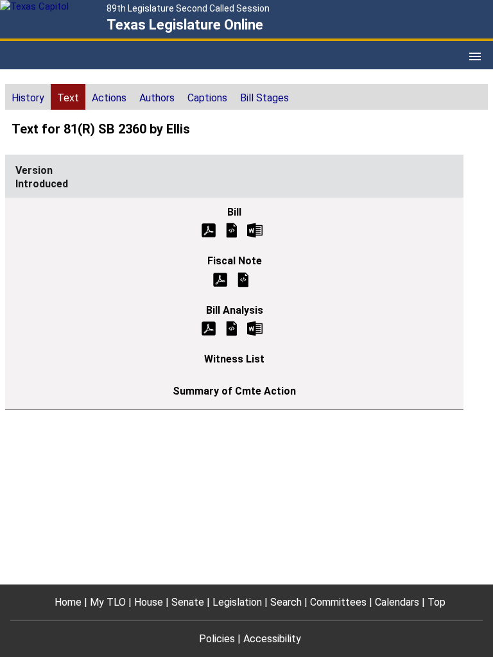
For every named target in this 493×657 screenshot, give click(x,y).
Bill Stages (264, 98)
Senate (187, 602)
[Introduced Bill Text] (231, 229)
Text (68, 98)
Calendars (397, 602)
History (28, 98)
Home (68, 602)
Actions (109, 98)
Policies (217, 639)
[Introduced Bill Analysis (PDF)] (208, 327)
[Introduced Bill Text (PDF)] (208, 229)
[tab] (28, 97)
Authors (157, 98)
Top (436, 602)
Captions (207, 98)
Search (286, 602)
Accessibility (272, 639)
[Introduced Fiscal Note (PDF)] (220, 279)
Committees (338, 602)
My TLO (108, 602)
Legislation (237, 602)
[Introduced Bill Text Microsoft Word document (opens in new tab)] (255, 229)
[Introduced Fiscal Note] (243, 279)
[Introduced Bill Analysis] (231, 327)
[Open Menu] (475, 56)
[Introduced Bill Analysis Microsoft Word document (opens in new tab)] (255, 327)
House (148, 602)
